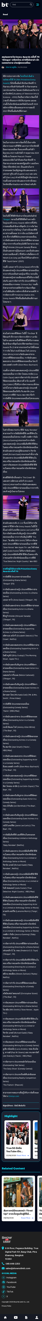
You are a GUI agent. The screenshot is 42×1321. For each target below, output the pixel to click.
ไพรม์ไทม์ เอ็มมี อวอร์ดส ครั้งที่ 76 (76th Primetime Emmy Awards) (19, 80)
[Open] (37, 4)
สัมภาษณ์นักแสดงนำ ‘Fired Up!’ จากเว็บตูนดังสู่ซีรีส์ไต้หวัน (18, 1214)
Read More (21, 1155)
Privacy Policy (6, 1306)
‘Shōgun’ (6, 219)
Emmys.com (14, 1096)
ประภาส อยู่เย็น (11, 67)
